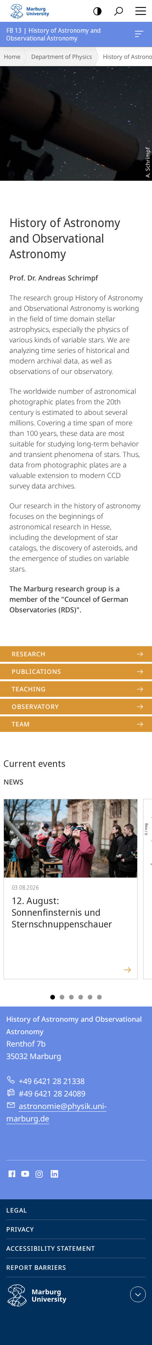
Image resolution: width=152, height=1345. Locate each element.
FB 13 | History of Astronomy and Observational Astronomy (140, 34)
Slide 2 (62, 997)
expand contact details (138, 1294)
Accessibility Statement (50, 1248)
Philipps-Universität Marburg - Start (33, 11)
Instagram (39, 1174)
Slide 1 (52, 997)
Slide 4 (80, 997)
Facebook (11, 1174)
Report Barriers (36, 1267)
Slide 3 (71, 997)
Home (12, 56)
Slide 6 (99, 997)
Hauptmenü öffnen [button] (140, 11)
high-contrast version (97, 11)
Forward (141, 896)
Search (118, 11)
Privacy (20, 1229)
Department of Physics (61, 56)
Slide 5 (90, 997)
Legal (16, 1210)
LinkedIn (55, 1174)
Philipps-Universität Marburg (52, 1308)
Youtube (24, 1174)
